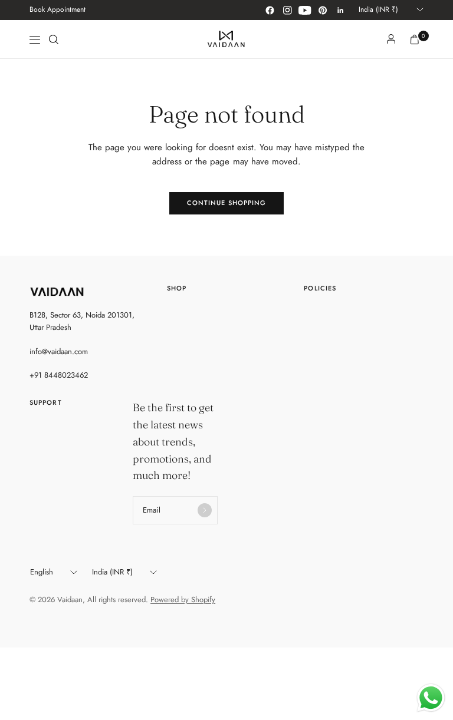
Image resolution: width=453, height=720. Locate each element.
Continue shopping (227, 202)
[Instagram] (287, 10)
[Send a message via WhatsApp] (431, 698)
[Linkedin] (340, 10)
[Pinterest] (322, 10)
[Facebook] (269, 10)
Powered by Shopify (182, 599)
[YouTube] (305, 10)
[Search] (53, 39)
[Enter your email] (205, 510)
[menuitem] (57, 10)
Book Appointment (57, 9)
